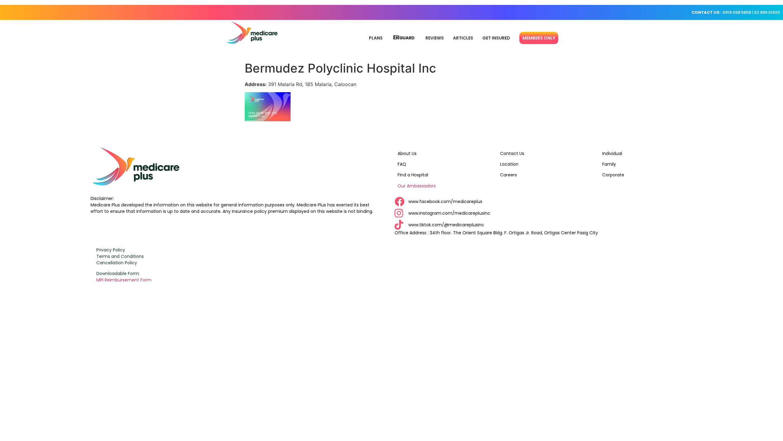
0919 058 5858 (736, 12)
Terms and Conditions (120, 256)
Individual (612, 153)
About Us (407, 153)
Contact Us (512, 153)
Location (509, 164)
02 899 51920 (767, 12)
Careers (508, 175)
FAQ (402, 164)
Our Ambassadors (417, 186)
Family (609, 164)
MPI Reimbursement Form (124, 280)
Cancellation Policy (116, 263)
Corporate (613, 175)
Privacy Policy (110, 250)
